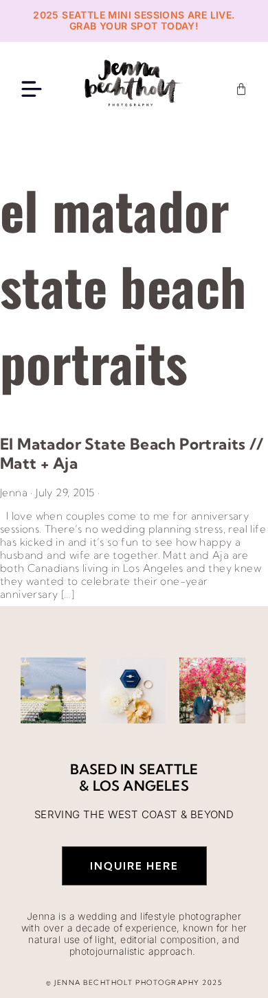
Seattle (168, 769)
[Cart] (241, 89)
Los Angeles (141, 785)
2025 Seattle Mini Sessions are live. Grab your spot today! (133, 20)
